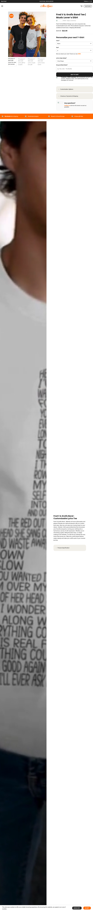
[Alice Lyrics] (46, 6)
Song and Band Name (61, 65)
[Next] (43, 34)
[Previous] (10, 34)
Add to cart (75, 74)
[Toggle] (59, 89)
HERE (79, 54)
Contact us (9, 1)
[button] (2, 6)
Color (58, 40)
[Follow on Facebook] (89, 1)
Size (57, 47)
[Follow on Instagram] (91, 1)
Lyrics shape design (61, 58)
